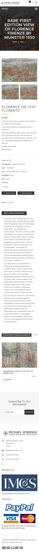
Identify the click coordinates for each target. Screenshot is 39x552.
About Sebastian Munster (14, 213)
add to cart (10, 193)
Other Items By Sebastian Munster (16, 335)
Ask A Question (26, 193)
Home (14, 42)
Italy (22, 42)
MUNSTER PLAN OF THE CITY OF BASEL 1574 (18, 372)
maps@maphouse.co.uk (13, 450)
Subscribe (29, 412)
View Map (29, 367)
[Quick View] (19, 355)
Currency (5, 182)
